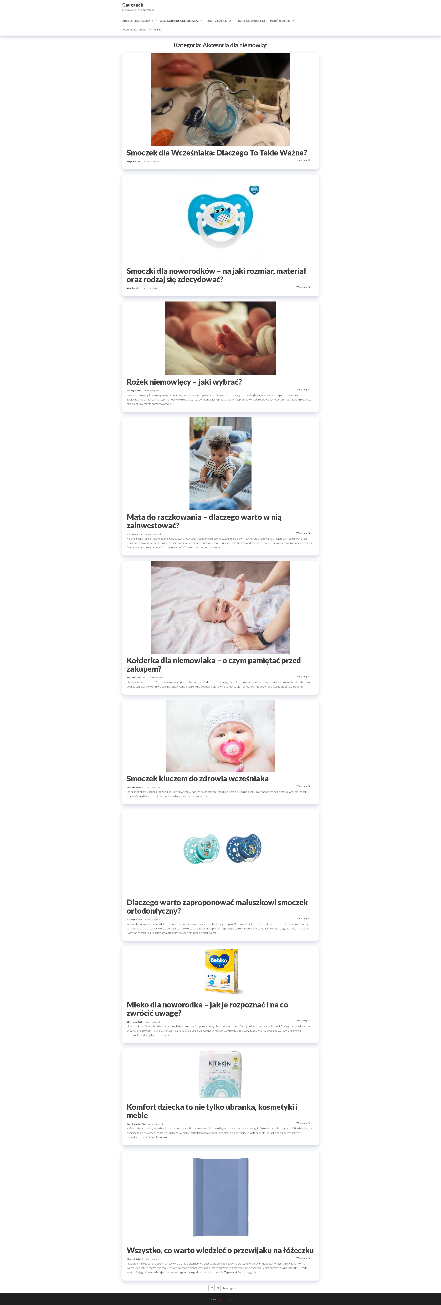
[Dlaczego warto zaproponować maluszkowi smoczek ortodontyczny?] (220, 852)
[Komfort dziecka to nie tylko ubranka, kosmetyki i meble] (221, 1074)
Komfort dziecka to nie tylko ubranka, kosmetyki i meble (212, 1111)
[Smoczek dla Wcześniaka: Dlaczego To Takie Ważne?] (220, 99)
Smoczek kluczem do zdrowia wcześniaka (198, 778)
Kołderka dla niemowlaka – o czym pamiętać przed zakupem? (214, 664)
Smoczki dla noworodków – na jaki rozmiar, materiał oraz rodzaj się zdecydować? (216, 275)
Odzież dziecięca (219, 20)
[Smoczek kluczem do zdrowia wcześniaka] (220, 735)
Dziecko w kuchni (251, 20)
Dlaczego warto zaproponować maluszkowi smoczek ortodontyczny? (217, 906)
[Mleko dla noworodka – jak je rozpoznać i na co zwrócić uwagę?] (221, 971)
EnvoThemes (226, 1299)
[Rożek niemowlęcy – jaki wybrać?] (220, 338)
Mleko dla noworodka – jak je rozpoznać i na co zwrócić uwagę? (207, 1009)
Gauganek (132, 5)
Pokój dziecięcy (282, 20)
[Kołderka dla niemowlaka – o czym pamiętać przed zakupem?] (220, 607)
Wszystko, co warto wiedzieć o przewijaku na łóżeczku (220, 1250)
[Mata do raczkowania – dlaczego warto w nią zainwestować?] (220, 463)
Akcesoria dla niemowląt (180, 20)
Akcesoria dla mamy (137, 20)
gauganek (154, 161)
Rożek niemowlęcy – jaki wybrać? (184, 381)
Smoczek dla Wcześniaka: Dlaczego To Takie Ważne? (217, 152)
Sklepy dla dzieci (134, 29)
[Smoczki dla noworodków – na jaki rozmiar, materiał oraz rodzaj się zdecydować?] (220, 219)
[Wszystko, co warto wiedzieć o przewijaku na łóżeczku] (220, 1197)
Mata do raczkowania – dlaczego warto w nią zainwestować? (204, 521)
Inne (157, 29)
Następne (229, 1288)
